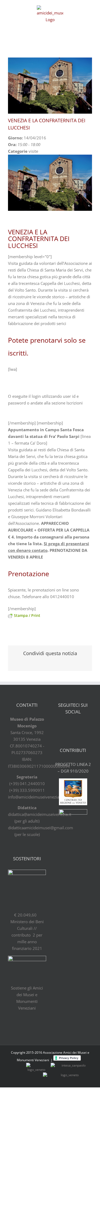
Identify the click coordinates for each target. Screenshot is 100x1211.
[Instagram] (87, 726)
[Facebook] (59, 726)
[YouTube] (77, 726)
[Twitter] (68, 726)
